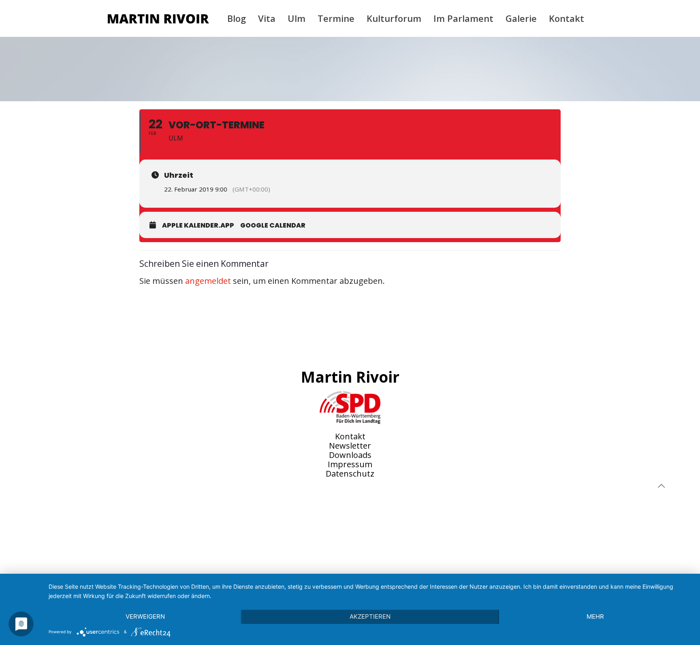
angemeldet (208, 280)
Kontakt (350, 436)
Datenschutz (350, 473)
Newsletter (350, 445)
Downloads (350, 454)
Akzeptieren (370, 616)
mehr (595, 616)
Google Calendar (272, 225)
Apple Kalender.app (198, 225)
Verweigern (145, 616)
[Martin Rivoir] (158, 18)
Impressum (350, 464)
